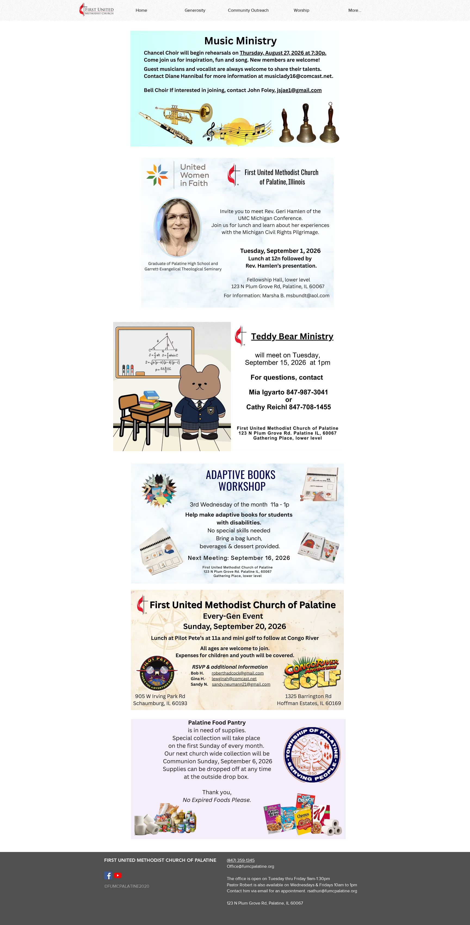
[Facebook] (108, 875)
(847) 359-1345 (241, 860)
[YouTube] (118, 875)
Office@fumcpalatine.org (250, 866)
